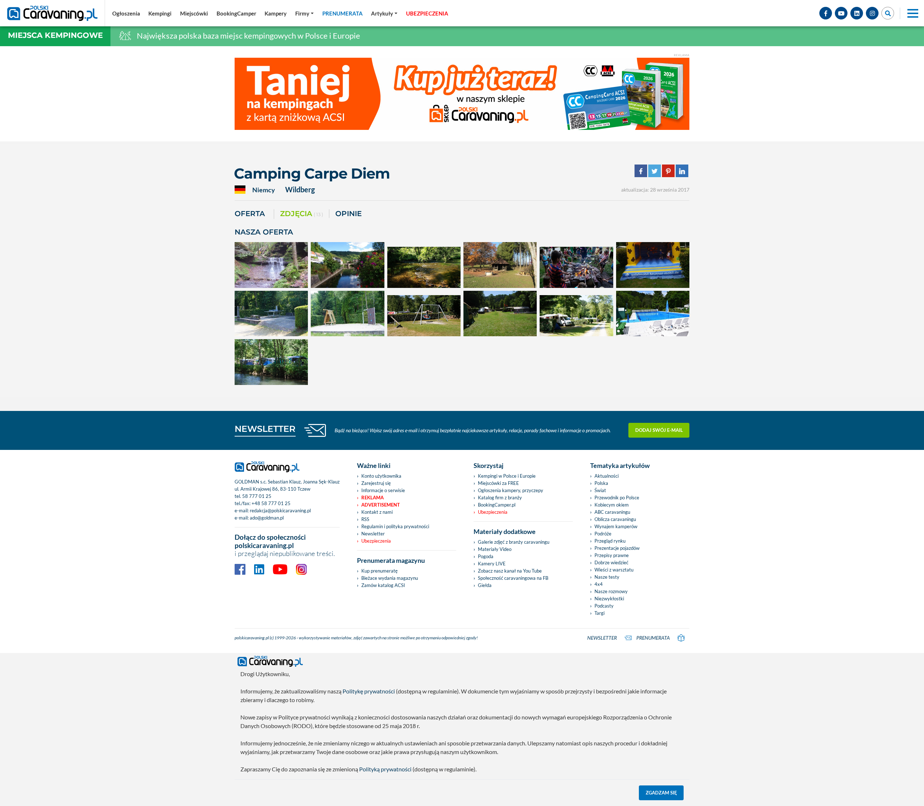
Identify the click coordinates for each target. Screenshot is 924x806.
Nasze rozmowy (611, 591)
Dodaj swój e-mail (659, 430)
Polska (601, 483)
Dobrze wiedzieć (611, 562)
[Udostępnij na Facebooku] (641, 170)
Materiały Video (494, 549)
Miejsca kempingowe (55, 35)
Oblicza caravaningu (615, 519)
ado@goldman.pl (267, 518)
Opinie (348, 213)
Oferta (250, 213)
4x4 (598, 584)
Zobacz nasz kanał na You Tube (510, 571)
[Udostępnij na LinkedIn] (682, 170)
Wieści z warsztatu (613, 570)
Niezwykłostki (609, 598)
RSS (365, 519)
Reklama (372, 497)
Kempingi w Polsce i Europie (507, 476)
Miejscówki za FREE (498, 483)
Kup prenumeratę (379, 571)
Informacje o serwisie (383, 490)
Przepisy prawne (611, 555)
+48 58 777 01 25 (271, 503)
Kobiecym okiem (611, 505)
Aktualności (606, 476)
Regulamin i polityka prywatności (395, 526)
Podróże (602, 533)
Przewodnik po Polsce (616, 497)
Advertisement (380, 505)
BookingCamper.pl (496, 505)
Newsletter (373, 533)
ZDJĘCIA (301, 213)
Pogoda (485, 556)
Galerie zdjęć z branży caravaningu (513, 542)
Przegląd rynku (610, 541)
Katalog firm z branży (500, 497)
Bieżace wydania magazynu (389, 578)
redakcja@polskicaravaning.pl (280, 510)
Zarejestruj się (376, 483)
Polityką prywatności (385, 769)
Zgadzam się (661, 793)
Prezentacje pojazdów (617, 548)
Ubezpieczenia (376, 541)
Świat (600, 490)
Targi (599, 613)
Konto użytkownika (381, 476)
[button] (384, 13)
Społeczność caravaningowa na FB (513, 578)
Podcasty (604, 606)
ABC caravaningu (612, 512)
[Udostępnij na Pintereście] (668, 170)
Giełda (485, 585)
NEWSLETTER (265, 429)
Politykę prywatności (369, 691)
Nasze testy (606, 577)
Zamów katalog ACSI (383, 585)
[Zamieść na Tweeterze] (654, 170)
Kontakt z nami (377, 512)
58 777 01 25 (256, 496)
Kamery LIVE (492, 563)
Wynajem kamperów (615, 526)
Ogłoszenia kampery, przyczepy (510, 490)
